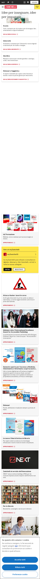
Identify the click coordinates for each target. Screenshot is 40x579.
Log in (34, 2)
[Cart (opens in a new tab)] (28, 2)
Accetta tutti (20, 560)
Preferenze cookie (20, 574)
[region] (20, 558)
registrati (19, 269)
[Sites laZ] (24, 2)
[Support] (8, 2)
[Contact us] (12, 2)
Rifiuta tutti (20, 567)
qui (16, 546)
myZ (3, 2)
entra (7, 269)
